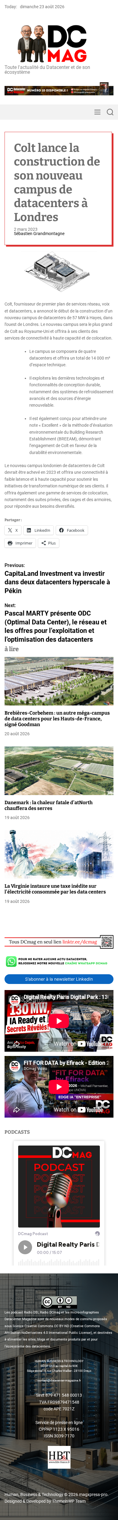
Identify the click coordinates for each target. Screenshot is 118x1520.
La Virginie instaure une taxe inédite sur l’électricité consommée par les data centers (55, 889)
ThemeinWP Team (69, 1501)
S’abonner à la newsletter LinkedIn (59, 979)
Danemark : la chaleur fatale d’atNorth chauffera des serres (49, 805)
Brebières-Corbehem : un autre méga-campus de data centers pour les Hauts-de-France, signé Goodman (57, 718)
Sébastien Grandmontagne (39, 233)
